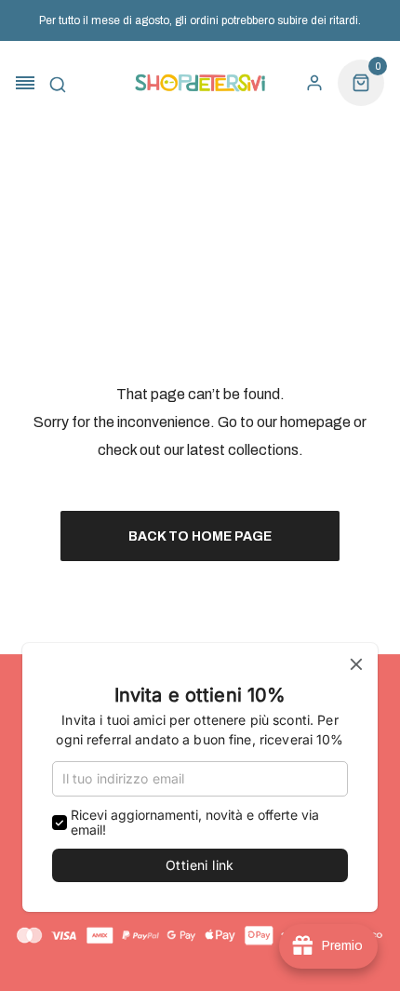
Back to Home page (200, 536)
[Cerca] (57, 83)
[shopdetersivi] (200, 83)
